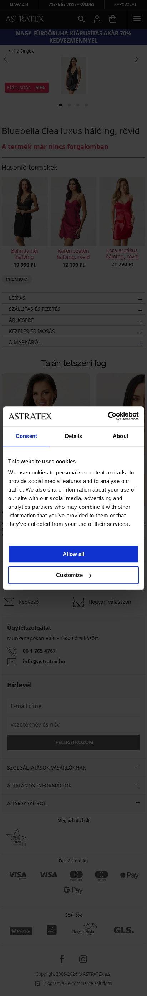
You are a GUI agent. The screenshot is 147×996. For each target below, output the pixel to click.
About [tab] (120, 436)
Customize (69, 575)
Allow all (73, 554)
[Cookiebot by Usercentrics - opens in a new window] (107, 416)
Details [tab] (73, 436)
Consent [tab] (26, 436)
